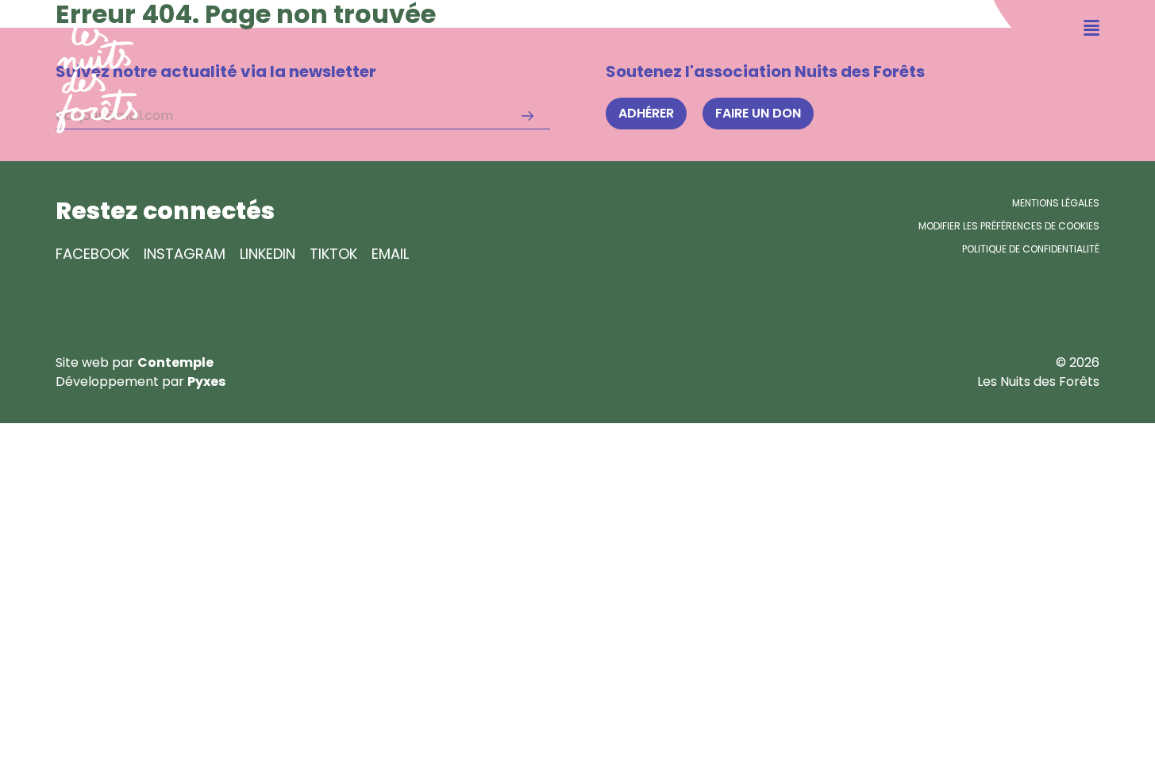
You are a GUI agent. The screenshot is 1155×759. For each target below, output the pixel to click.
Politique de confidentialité (1030, 249)
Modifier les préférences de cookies (1008, 226)
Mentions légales (1055, 203)
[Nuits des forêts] (69, 66)
